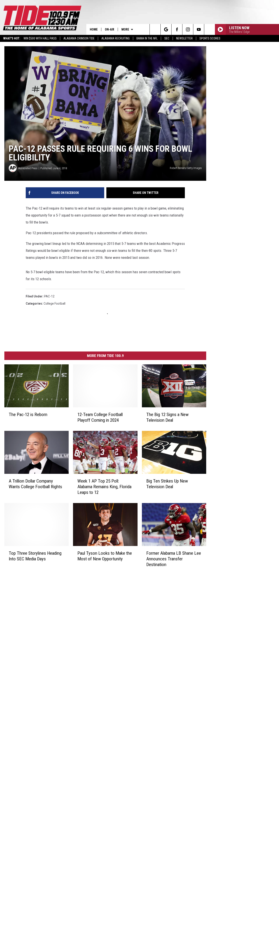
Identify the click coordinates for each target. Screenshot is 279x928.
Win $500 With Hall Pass (40, 38)
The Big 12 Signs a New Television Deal (167, 417)
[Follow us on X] (209, 29)
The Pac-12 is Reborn (28, 414)
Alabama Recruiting (115, 38)
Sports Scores (209, 38)
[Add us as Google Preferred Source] (166, 29)
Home (94, 29)
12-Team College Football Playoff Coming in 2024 (100, 417)
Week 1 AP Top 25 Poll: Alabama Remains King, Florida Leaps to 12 (104, 486)
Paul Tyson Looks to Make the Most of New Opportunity (104, 556)
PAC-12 (49, 296)
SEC (166, 38)
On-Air (109, 29)
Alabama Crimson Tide (79, 38)
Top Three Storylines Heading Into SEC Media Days (35, 556)
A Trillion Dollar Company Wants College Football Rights (35, 483)
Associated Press (27, 168)
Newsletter (184, 38)
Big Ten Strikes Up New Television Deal (167, 483)
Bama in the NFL (147, 38)
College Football (54, 303)
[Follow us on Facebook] (177, 29)
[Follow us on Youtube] (198, 29)
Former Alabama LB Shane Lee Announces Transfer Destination (173, 559)
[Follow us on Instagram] (187, 29)
